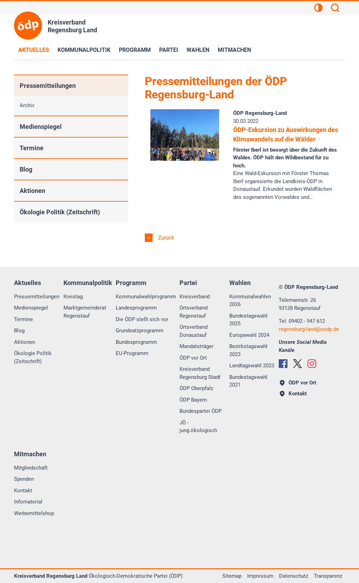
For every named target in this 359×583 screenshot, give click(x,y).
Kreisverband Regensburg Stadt (200, 373)
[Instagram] (311, 363)
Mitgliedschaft (31, 468)
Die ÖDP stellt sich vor (142, 319)
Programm (135, 50)
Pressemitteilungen (48, 85)
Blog (26, 169)
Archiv (27, 105)
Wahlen (198, 50)
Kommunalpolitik (83, 50)
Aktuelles (33, 50)
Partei (168, 50)
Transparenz (328, 576)
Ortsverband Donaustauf (194, 331)
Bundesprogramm (136, 342)
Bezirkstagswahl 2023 (248, 350)
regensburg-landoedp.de (309, 329)
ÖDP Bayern (193, 400)
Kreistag (73, 296)
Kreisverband (195, 296)
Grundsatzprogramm (139, 330)
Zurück (165, 238)
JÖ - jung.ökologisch (198, 426)
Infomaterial (28, 502)
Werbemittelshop (34, 513)
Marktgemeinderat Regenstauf (84, 312)
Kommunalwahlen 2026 (250, 300)
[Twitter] (297, 363)
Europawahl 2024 (249, 335)
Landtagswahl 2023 (251, 365)
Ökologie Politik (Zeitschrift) (60, 212)
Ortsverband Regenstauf (194, 312)
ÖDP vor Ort (193, 358)
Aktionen (32, 190)
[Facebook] (283, 363)
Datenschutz (293, 576)
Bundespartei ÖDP (201, 411)
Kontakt (23, 490)
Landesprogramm (136, 308)
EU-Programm (132, 353)
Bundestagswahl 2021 (248, 381)
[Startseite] (28, 26)
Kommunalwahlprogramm (146, 296)
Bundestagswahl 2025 (248, 320)
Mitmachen (234, 50)
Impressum (260, 576)
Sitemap (232, 576)
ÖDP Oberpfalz (196, 388)
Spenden (24, 479)
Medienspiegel (41, 126)
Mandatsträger (197, 346)
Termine (31, 148)
